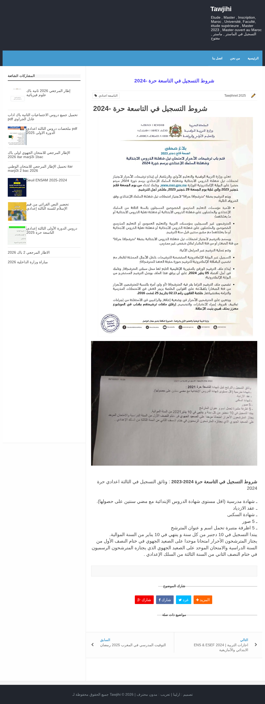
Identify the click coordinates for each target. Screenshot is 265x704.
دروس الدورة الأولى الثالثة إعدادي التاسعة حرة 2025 (51, 230)
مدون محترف (147, 694)
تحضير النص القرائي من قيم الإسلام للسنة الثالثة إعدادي (47, 206)
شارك (146, 600)
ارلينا (176, 694)
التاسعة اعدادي (107, 95)
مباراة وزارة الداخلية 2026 (28, 262)
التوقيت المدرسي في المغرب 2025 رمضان (133, 645)
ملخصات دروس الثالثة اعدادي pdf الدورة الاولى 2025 (51, 130)
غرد (185, 600)
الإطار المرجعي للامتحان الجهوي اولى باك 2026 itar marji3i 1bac (39, 155)
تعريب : (153, 694)
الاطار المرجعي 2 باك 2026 (29, 252)
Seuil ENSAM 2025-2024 (46, 180)
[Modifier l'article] (252, 95)
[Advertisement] (44, 314)
